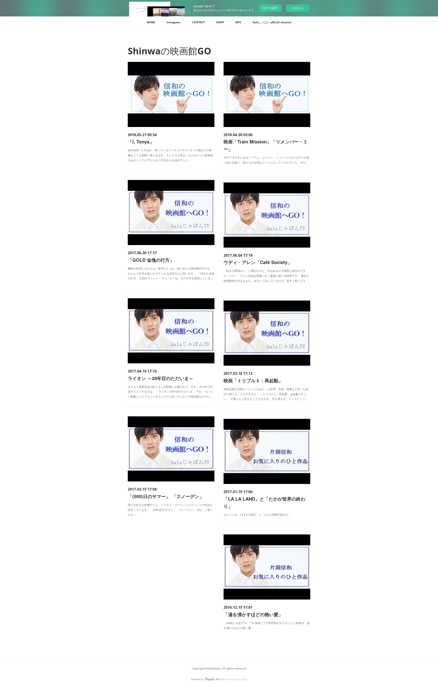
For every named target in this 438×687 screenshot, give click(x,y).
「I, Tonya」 (141, 141)
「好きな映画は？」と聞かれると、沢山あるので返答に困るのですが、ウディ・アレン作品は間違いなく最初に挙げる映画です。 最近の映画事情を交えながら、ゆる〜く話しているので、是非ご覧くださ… (266, 275)
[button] (151, 22)
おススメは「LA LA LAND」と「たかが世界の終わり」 (257, 514)
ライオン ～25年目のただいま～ (160, 378)
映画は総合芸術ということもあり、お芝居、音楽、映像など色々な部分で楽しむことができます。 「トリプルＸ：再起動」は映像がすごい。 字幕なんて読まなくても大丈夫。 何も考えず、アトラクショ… (266, 394)
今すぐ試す (270, 8)
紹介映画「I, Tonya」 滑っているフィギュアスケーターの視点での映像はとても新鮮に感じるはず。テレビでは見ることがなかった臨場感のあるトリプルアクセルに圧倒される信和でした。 (170, 155)
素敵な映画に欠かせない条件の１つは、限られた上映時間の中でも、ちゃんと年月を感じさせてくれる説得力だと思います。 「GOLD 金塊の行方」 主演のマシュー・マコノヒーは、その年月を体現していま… (171, 273)
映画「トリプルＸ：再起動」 (253, 380)
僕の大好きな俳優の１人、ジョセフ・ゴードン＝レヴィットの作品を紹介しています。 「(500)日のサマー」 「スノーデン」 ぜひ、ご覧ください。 (170, 509)
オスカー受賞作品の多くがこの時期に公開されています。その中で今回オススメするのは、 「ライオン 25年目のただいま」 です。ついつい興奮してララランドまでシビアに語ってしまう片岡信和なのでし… (170, 391)
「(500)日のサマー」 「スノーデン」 (166, 496)
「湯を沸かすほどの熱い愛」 (253, 614)
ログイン (297, 8)
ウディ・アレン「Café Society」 (258, 262)
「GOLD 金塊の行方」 (151, 259)
